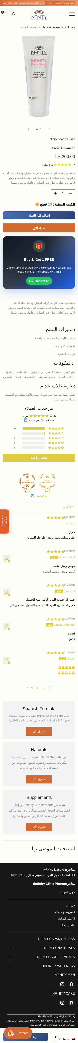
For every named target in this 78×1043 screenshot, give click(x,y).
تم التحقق (41, 495)
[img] (55, 517)
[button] (63, 164)
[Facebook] (71, 984)
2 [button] (43, 687)
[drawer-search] (13, 14)
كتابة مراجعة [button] (39, 457)
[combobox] (39, 295)
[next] (28, 129)
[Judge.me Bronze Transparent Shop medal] (27, 482)
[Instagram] (62, 984)
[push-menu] (72, 14)
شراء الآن (39, 228)
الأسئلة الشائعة (66, 918)
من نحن (70, 905)
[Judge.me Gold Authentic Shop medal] (47, 482)
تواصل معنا (68, 925)
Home (71, 27)
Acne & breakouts (52, 27)
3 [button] (37, 687)
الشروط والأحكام (65, 912)
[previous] (49, 129)
